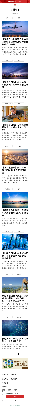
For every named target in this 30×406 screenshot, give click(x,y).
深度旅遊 (5, 375)
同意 (15, 396)
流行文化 (5, 379)
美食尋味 (14, 375)
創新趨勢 (14, 379)
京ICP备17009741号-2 (15, 405)
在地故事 (5, 383)
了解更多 (15, 400)
